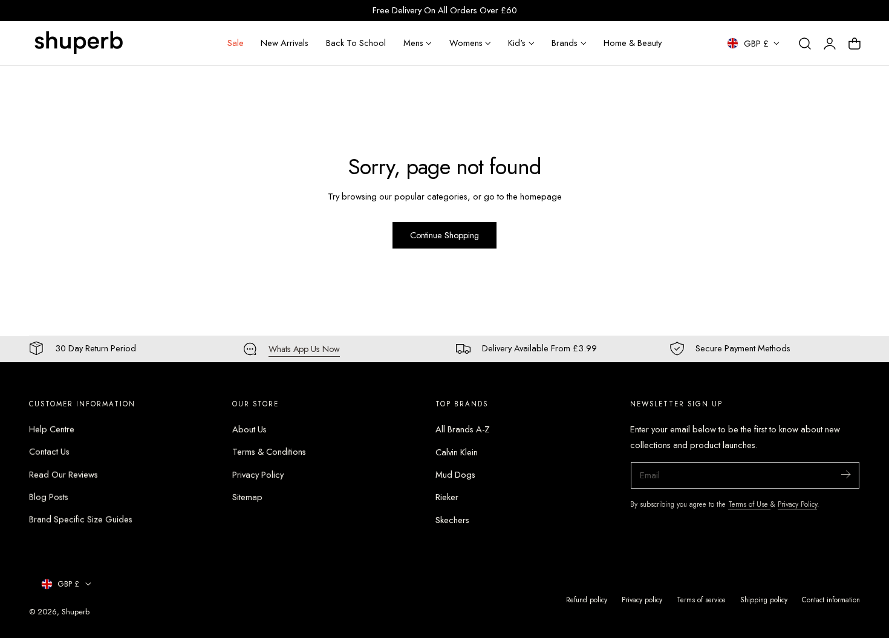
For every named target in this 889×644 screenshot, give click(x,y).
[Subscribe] (845, 474)
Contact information (831, 599)
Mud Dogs (455, 474)
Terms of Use (749, 504)
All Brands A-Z (462, 429)
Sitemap (247, 497)
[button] (805, 43)
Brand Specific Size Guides (80, 520)
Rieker (446, 497)
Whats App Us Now (304, 349)
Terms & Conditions (269, 452)
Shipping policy (763, 599)
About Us (249, 429)
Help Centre (51, 429)
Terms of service (701, 599)
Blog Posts (48, 497)
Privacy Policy (258, 474)
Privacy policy (642, 599)
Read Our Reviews (63, 474)
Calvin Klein (456, 452)
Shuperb (76, 611)
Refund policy (586, 599)
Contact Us (49, 452)
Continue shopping (444, 235)
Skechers (452, 520)
